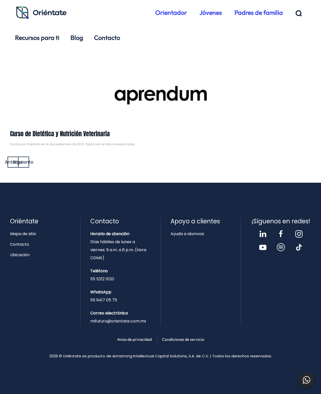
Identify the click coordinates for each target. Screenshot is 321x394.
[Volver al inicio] (41, 12)
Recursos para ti (37, 38)
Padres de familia (258, 13)
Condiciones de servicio (183, 339)
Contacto (107, 38)
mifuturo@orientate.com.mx (118, 321)
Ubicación (20, 255)
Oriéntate (33, 144)
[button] (298, 13)
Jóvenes (210, 13)
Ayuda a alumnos (187, 234)
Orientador (171, 13)
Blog (76, 38)
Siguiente (24, 162)
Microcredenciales (120, 144)
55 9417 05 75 (103, 300)
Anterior (13, 162)
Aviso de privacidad (134, 339)
